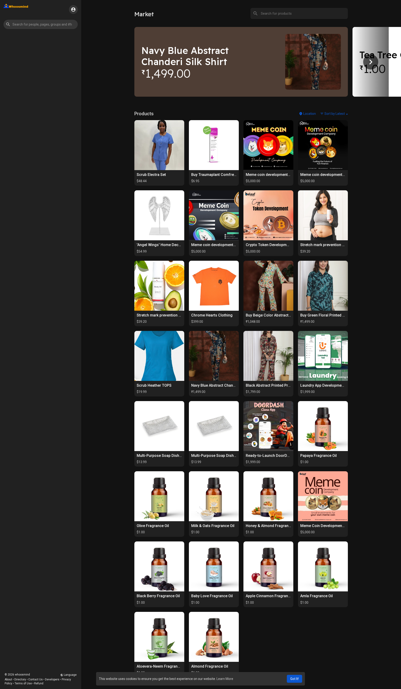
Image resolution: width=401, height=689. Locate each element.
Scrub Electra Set (151, 174)
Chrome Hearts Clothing (212, 315)
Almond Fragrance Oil (209, 666)
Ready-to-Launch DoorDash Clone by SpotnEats (286, 455)
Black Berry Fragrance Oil (158, 596)
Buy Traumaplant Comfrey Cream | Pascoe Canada (234, 174)
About (8, 679)
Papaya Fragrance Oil (318, 455)
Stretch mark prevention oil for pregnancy (336, 245)
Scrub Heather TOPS (154, 385)
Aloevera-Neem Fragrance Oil (162, 666)
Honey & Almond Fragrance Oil (272, 526)
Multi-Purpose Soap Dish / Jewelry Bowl (171, 455)
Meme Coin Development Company (330, 526)
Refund (38, 683)
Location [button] (309, 113)
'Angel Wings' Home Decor (159, 245)
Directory (20, 679)
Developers (52, 679)
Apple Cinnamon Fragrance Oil (272, 596)
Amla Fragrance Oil (316, 596)
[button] (40, 24)
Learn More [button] (225, 679)
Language (70, 674)
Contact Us (35, 679)
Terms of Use (23, 683)
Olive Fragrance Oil (153, 526)
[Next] (370, 62)
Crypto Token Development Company (277, 245)
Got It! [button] (294, 679)
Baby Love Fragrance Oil (212, 596)
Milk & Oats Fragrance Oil (212, 526)
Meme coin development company (275, 174)
